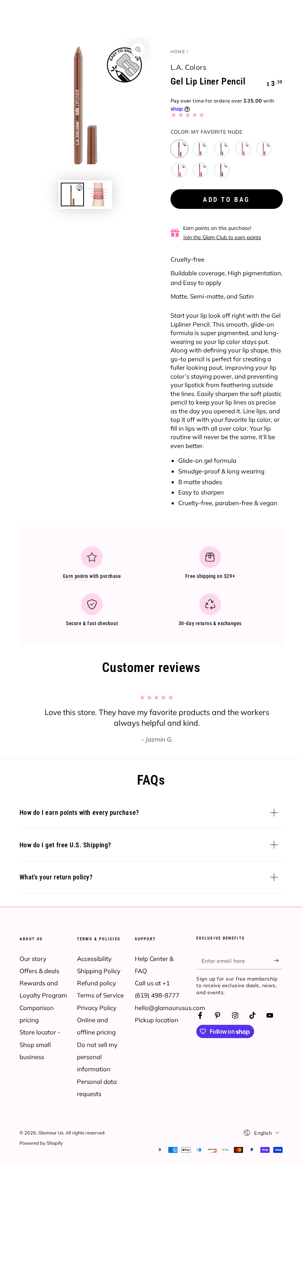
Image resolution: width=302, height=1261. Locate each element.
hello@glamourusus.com (170, 1008)
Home (178, 51)
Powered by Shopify (41, 1143)
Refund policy (96, 983)
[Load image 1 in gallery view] (72, 194)
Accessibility (94, 958)
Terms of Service (100, 995)
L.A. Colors (189, 67)
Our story (33, 958)
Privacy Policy (96, 1008)
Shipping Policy (98, 971)
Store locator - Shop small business (40, 1044)
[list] (151, 589)
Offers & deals (39, 971)
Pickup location (156, 1020)
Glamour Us (50, 1133)
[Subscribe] (278, 960)
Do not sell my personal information (97, 1057)
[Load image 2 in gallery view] (97, 194)
